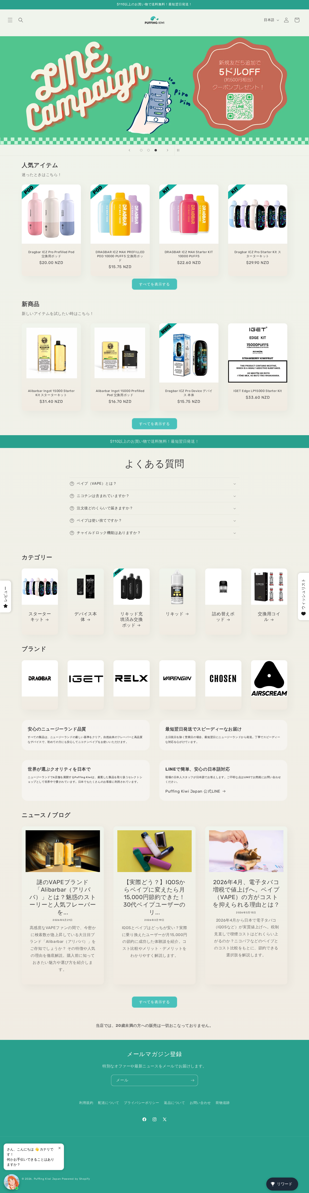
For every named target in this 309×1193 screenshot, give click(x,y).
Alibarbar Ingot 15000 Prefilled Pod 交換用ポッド (120, 393)
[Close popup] (59, 1148)
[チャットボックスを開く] (11, 1182)
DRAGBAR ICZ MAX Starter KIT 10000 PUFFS (189, 254)
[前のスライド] (129, 150)
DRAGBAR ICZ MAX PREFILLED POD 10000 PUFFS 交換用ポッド (120, 256)
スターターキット (39, 616)
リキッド (174, 614)
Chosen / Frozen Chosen (223, 704)
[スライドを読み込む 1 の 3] (141, 150)
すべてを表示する (154, 284)
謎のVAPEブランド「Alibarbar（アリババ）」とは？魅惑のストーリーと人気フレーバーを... (62, 897)
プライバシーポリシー (141, 1103)
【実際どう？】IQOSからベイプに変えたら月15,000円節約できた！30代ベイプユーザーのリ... (154, 897)
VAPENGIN (177, 704)
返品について (174, 1103)
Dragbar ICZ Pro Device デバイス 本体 (189, 393)
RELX (131, 704)
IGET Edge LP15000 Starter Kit (257, 391)
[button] (10, 20)
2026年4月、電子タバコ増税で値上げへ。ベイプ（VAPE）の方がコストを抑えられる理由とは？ (246, 893)
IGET (85, 704)
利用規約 (86, 1103)
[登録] (192, 1080)
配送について (108, 1103)
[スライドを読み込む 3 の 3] (155, 150)
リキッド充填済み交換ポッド (131, 619)
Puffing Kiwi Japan (47, 1178)
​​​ (152, 90)
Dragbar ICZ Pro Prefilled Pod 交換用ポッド (51, 254)
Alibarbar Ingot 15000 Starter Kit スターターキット (51, 393)
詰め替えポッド (223, 616)
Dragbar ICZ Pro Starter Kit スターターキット (257, 254)
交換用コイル (269, 616)
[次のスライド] (167, 150)
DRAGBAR (40, 704)
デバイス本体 (85, 616)
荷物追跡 (223, 1103)
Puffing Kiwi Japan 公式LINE (192, 791)
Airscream (269, 704)
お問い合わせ (200, 1103)
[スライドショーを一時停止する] (179, 150)
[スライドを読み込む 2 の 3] (148, 150)
